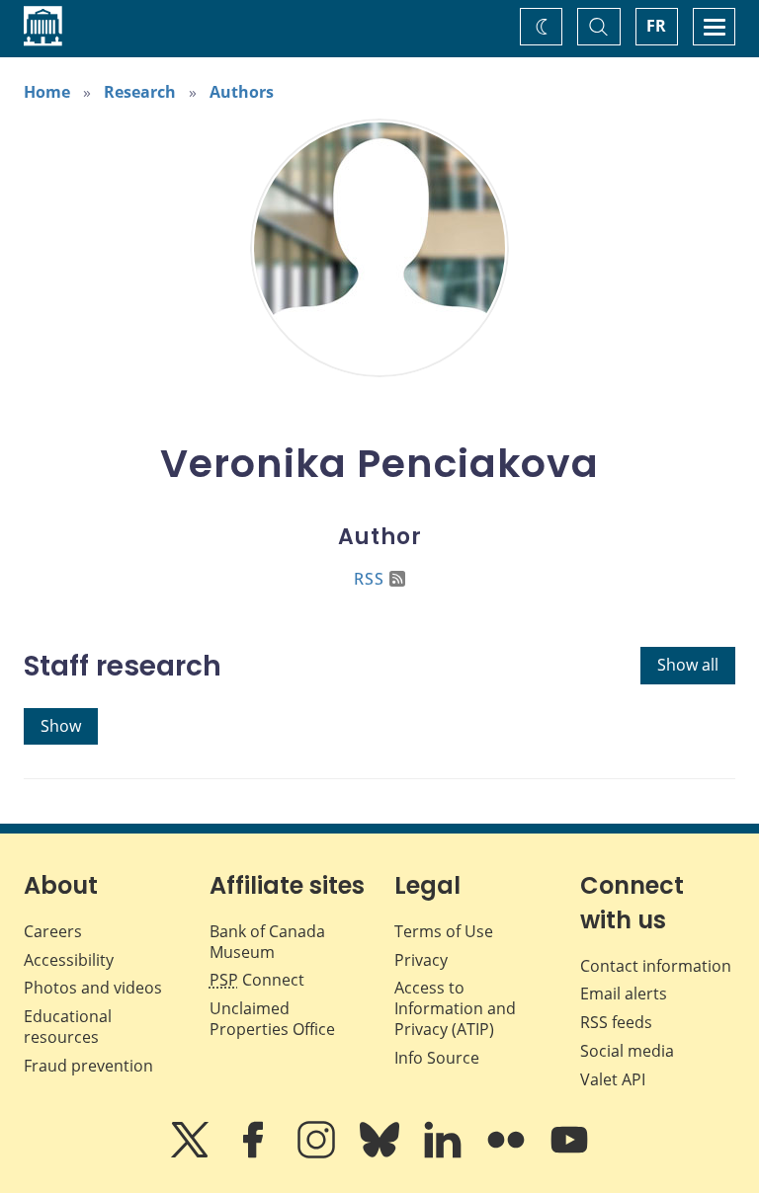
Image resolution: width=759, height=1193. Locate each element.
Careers (53, 931)
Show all (687, 665)
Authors (242, 92)
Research (140, 92)
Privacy (421, 960)
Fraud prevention (88, 1065)
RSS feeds (616, 1022)
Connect (257, 980)
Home (47, 92)
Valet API (612, 1079)
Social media (627, 1051)
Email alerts (623, 993)
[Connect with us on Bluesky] (381, 1153)
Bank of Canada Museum (267, 941)
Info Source (436, 1058)
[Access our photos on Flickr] (508, 1153)
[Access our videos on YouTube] (569, 1153)
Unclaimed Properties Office (272, 1018)
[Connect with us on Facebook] (255, 1153)
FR (656, 26)
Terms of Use (443, 931)
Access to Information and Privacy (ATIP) (455, 1008)
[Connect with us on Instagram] (318, 1153)
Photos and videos (93, 987)
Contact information (655, 966)
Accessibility (69, 960)
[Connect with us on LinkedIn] (444, 1153)
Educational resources (68, 1026)
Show (61, 726)
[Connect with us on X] (191, 1153)
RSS (369, 579)
